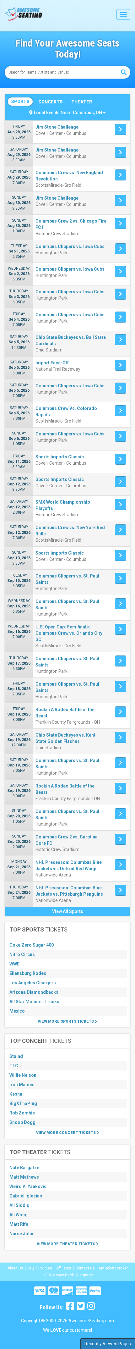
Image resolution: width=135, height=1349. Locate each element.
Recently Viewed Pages (107, 1343)
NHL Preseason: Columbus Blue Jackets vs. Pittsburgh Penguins (69, 891)
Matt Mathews (24, 1177)
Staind (16, 1056)
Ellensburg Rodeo (27, 973)
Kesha (15, 1094)
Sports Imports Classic (59, 456)
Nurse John (21, 1233)
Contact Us (85, 1268)
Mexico (17, 1011)
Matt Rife (18, 1224)
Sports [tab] (20, 101)
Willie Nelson (22, 1075)
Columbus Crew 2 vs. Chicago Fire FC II (70, 224)
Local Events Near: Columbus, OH (68, 112)
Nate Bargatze (24, 1167)
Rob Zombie (22, 1112)
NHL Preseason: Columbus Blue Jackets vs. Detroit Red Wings (68, 865)
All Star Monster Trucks (34, 1001)
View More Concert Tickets (66, 1133)
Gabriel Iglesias (25, 1195)
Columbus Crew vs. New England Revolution (69, 175)
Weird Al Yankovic (27, 1186)
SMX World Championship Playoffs (62, 505)
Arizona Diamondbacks (33, 992)
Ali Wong (18, 1214)
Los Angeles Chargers (32, 982)
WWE (14, 963)
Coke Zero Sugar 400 (31, 945)
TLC (13, 1065)
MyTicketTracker (113, 1268)
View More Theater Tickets (66, 1244)
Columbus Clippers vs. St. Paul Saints (67, 579)
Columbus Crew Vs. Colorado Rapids (66, 411)
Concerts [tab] (50, 101)
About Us (15, 1268)
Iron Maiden (22, 1084)
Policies (45, 1268)
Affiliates (63, 1268)
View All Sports (67, 911)
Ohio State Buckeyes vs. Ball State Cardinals (70, 340)
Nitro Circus (22, 954)
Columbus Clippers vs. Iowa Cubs (70, 246)
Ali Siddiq (19, 1205)
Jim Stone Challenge (56, 127)
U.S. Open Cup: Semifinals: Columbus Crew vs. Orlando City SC (68, 633)
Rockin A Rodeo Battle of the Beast (64, 712)
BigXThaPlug (23, 1103)
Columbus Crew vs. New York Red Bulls (70, 530)
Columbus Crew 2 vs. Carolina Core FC (66, 840)
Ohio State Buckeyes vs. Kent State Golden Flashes (65, 738)
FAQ (30, 1268)
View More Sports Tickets (66, 1021)
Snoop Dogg (22, 1122)
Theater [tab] (81, 101)
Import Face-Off (52, 362)
